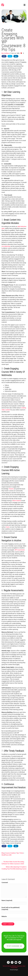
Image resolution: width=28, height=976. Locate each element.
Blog (3, 853)
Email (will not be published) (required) (11, 908)
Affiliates (14, 966)
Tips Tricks (19, 853)
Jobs (23, 966)
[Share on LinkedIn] (15, 56)
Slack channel (16, 500)
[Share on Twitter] (9, 56)
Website (4, 916)
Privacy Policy (14, 967)
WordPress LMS (7, 855)
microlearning (6, 246)
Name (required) (7, 900)
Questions (19, 966)
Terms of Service (7, 966)
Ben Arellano (5, 53)
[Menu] (24, 5)
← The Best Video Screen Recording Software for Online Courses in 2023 (13, 862)
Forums (11, 489)
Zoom (7, 527)
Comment (5, 882)
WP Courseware (20, 550)
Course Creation (10, 853)
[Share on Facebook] (4, 56)
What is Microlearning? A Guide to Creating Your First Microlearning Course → (14, 869)
